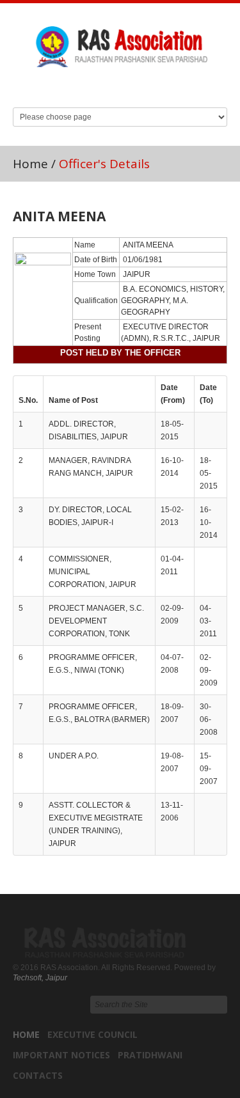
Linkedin (106, 85)
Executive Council (92, 1034)
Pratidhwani (150, 1055)
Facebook (82, 85)
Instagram (155, 85)
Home (30, 163)
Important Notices (61, 1055)
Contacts (38, 1075)
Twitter (131, 85)
